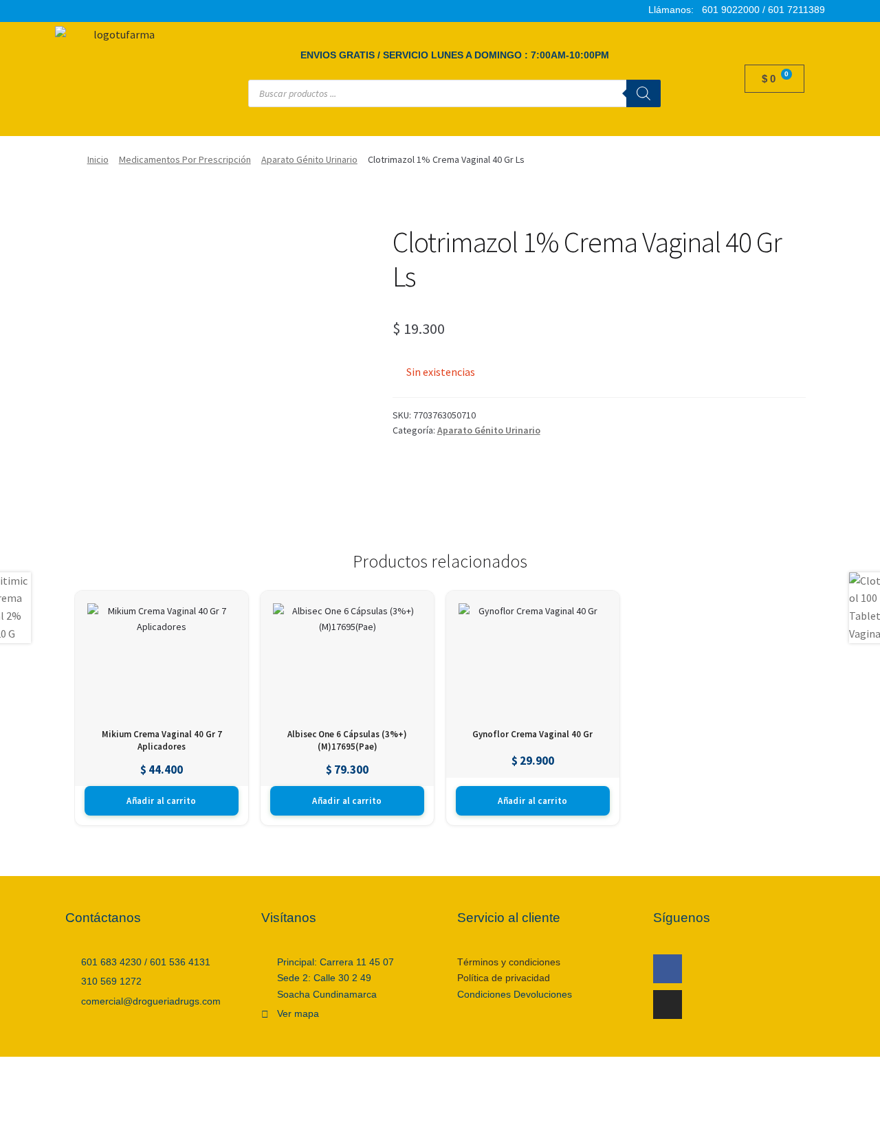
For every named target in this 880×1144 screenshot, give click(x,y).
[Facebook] (667, 968)
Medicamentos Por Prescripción (185, 159)
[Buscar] (643, 93)
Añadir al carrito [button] (161, 801)
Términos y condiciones (508, 961)
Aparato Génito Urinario (309, 159)
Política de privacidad (503, 977)
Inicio (98, 159)
